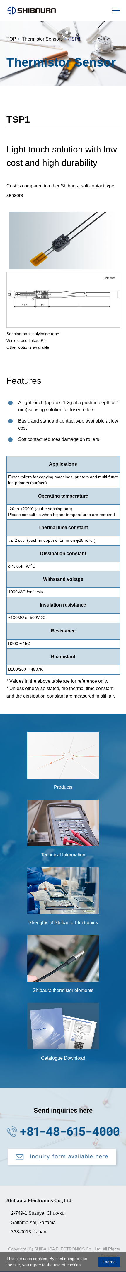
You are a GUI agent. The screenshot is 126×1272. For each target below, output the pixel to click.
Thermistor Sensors (42, 39)
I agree (109, 1261)
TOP (11, 39)
